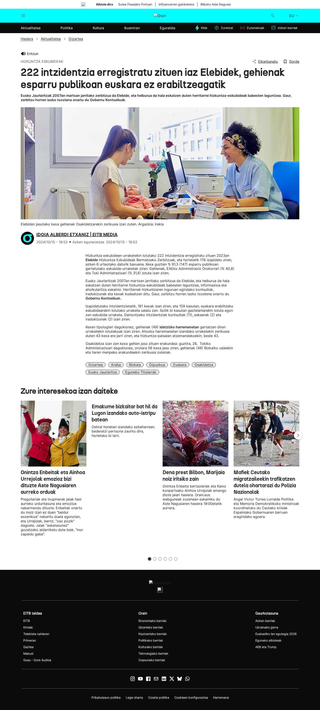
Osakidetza (204, 365)
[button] (298, 435)
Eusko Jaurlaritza (102, 372)
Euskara (179, 365)
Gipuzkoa (157, 365)
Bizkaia (135, 365)
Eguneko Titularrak (140, 372)
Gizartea (95, 365)
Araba (116, 365)
